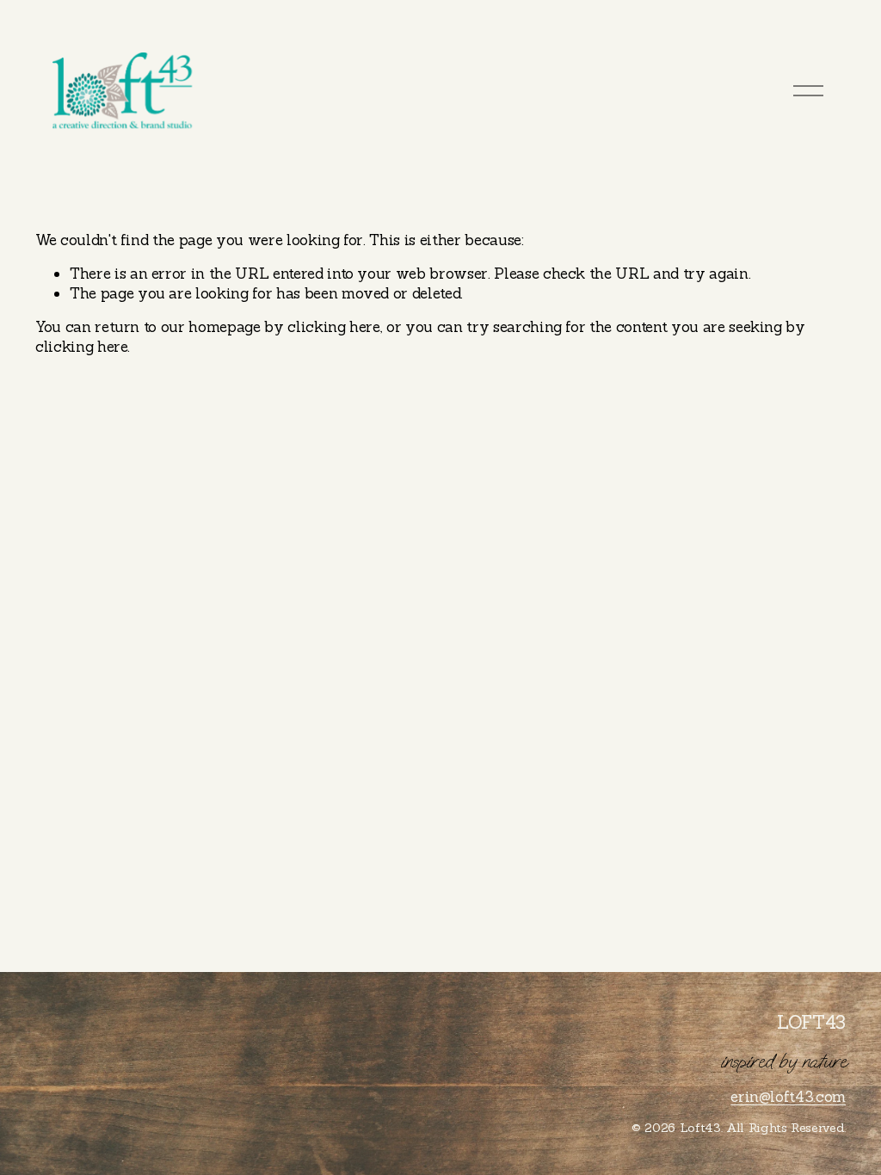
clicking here (333, 326)
